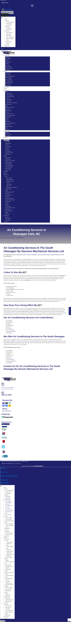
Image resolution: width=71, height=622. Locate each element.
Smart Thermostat (8, 66)
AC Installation (7, 57)
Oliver (25, 254)
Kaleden (44, 254)
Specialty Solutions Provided (10, 123)
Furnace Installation (8, 79)
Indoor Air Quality (8, 104)
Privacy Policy (9, 23)
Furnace (5, 71)
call (36, 263)
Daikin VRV (8, 101)
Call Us (3, 472)
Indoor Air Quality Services (8, 558)
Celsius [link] (29, 259)
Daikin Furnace (9, 93)
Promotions (7, 44)
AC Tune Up (7, 65)
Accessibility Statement (8, 25)
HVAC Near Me (9, 32)
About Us (7, 20)
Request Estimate (8, 476)
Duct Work (7, 204)
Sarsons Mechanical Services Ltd (11, 268)
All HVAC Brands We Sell (9, 107)
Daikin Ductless (9, 99)
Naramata (48, 254)
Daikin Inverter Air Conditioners (11, 102)
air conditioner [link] (62, 275)
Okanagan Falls (19, 254)
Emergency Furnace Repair (10, 76)
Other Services (6, 90)
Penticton (29, 254)
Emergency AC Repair (9, 68)
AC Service (7, 63)
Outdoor (6, 127)
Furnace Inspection (8, 77)
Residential (7, 132)
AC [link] (12, 262)
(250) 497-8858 (8, 9)
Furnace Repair (7, 74)
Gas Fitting (7, 112)
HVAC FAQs (8, 35)
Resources (7, 31)
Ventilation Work (8, 121)
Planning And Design (8, 126)
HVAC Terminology (10, 37)
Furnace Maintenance (9, 82)
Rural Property (7, 135)
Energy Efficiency (8, 116)
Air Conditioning (7, 55)
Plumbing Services (8, 110)
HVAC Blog (8, 34)
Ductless (5, 88)
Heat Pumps (6, 87)
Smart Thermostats (10, 329)
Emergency (8, 331)
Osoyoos (40, 254)
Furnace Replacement (9, 80)
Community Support (10, 21)
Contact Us (7, 46)
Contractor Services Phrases (10, 115)
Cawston (53, 254)
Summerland (34, 254)
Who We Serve (7, 131)
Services (8, 43)
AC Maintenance (8, 58)
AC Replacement (8, 146)
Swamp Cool (7, 129)
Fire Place (7, 118)
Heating (6, 190)
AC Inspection (7, 69)
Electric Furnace (8, 85)
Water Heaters (7, 193)
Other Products (7, 124)
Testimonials (8, 29)
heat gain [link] (12, 287)
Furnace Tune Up (8, 168)
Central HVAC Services (9, 113)
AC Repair (7, 60)
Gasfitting (7, 567)
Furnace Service (8, 157)
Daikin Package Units (10, 96)
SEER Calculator (9, 38)
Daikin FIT (8, 182)
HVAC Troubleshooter (8, 41)
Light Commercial (8, 134)
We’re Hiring (8, 28)
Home (6, 18)
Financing (5, 137)
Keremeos (57, 254)
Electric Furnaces (9, 534)
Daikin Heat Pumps (9, 179)
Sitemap (3, 463)
